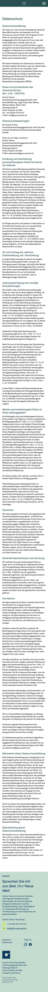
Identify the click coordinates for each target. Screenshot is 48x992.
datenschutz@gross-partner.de (21, 153)
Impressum (6, 940)
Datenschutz (7, 942)
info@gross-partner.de (18, 115)
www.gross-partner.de (11, 973)
